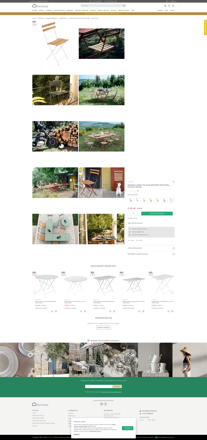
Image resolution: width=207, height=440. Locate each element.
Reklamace (71, 416)
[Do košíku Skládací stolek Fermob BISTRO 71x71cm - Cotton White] (172, 311)
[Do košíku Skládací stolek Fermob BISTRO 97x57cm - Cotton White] (85, 311)
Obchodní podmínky (39, 420)
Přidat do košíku (157, 213)
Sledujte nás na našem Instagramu (105, 341)
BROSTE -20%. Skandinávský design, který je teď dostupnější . (102, 13)
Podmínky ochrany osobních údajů (43, 423)
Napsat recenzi (103, 327)
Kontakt (35, 426)
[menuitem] (34, 10)
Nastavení (77, 434)
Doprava (70, 413)
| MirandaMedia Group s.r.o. (164, 437)
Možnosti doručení (137, 223)
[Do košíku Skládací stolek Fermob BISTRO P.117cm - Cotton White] (56, 311)
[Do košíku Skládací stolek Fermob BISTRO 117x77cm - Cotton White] (114, 311)
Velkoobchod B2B (38, 418)
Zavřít (131, 258)
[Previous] (34, 292)
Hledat (124, 5)
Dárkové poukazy (38, 415)
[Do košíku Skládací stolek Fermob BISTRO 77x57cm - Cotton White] (143, 311)
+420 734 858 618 (147, 413)
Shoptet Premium (148, 437)
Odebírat (116, 386)
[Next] (172, 200)
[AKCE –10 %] (131, 200)
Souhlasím (128, 428)
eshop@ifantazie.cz (149, 411)
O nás (34, 413)
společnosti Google (95, 431)
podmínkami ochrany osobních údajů (112, 392)
